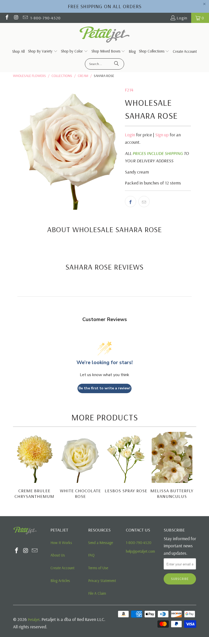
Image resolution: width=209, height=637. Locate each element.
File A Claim (97, 593)
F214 (129, 90)
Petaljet (34, 619)
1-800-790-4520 (45, 17)
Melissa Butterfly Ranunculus (171, 493)
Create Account (62, 567)
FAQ (91, 555)
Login (182, 17)
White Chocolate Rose (80, 493)
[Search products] (116, 64)
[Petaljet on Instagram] (16, 17)
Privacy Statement (102, 580)
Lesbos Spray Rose (126, 491)
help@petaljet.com (140, 551)
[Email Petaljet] (25, 17)
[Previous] (17, 469)
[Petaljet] (105, 35)
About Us (57, 555)
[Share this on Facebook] (130, 201)
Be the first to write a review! (104, 388)
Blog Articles (60, 580)
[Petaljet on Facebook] (6, 17)
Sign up (162, 135)
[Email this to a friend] (144, 201)
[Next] (192, 469)
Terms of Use (98, 567)
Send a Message (100, 542)
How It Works (61, 542)
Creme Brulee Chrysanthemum (34, 493)
